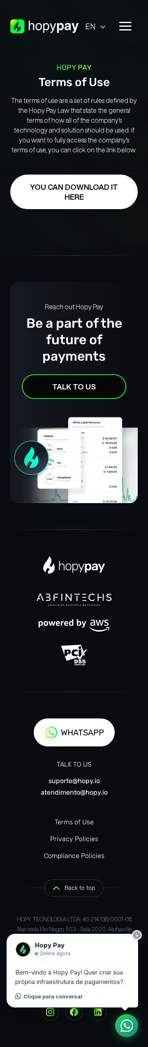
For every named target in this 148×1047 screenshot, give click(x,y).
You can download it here (74, 192)
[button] (95, 26)
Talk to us (74, 386)
